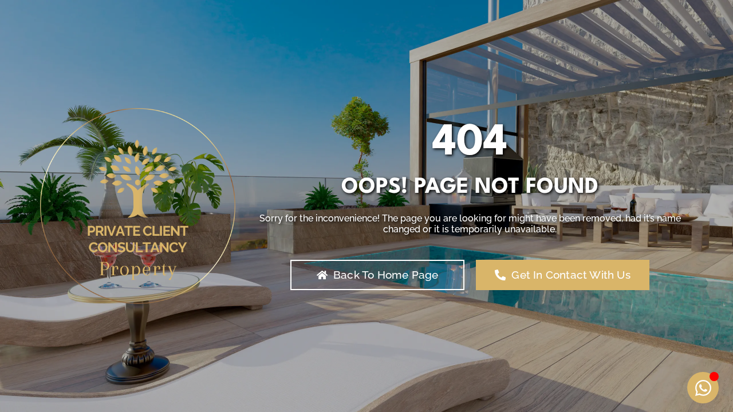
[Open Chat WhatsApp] (703, 387)
